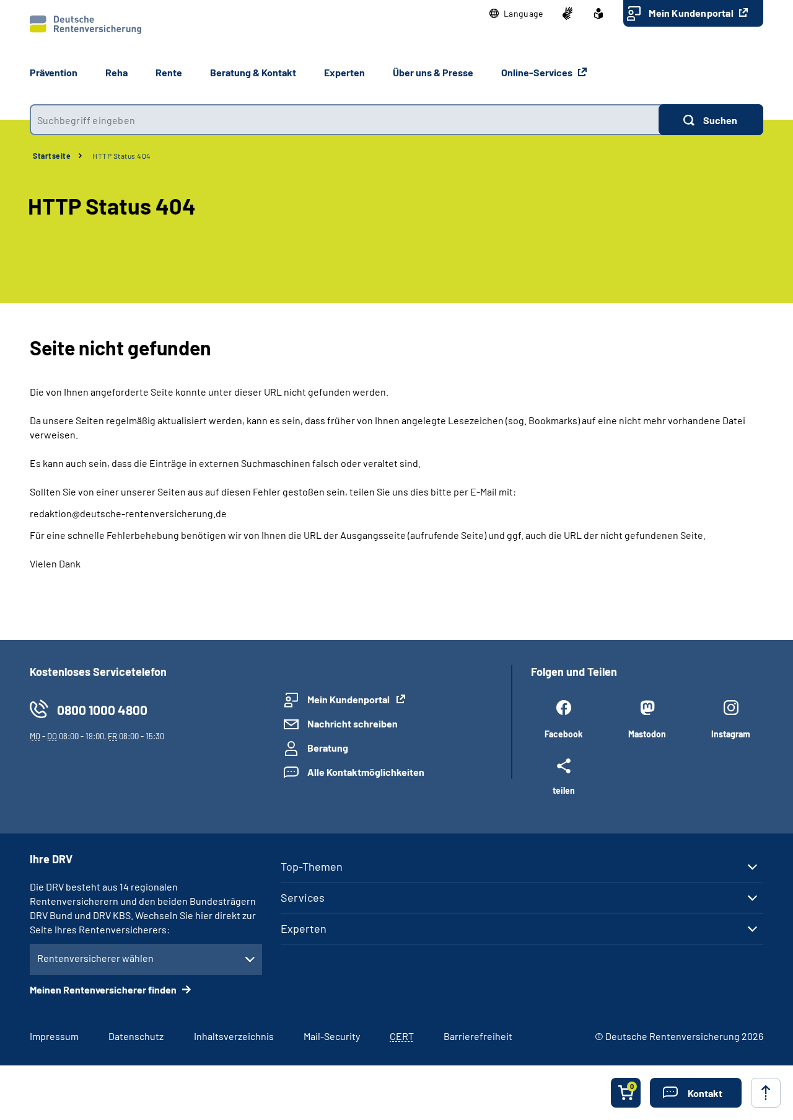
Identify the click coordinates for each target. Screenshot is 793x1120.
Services (303, 897)
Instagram (730, 734)
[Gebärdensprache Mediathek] (567, 13)
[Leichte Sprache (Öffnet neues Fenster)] (598, 13)
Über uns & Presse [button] (433, 72)
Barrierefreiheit (478, 1036)
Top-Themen (312, 866)
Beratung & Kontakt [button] (253, 72)
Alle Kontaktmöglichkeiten (365, 772)
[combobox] (344, 119)
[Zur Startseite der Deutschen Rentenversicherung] (85, 25)
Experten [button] (344, 72)
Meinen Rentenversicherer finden (104, 989)
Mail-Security (332, 1036)
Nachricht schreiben (352, 723)
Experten (303, 928)
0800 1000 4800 (102, 710)
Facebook (563, 734)
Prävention (53, 72)
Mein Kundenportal (692, 13)
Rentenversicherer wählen (95, 958)
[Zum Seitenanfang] (766, 1093)
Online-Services (537, 72)
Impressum (54, 1036)
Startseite (52, 155)
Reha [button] (116, 72)
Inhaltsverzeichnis (234, 1036)
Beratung (327, 747)
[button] (516, 13)
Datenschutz (136, 1036)
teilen (564, 790)
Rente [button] (169, 72)
